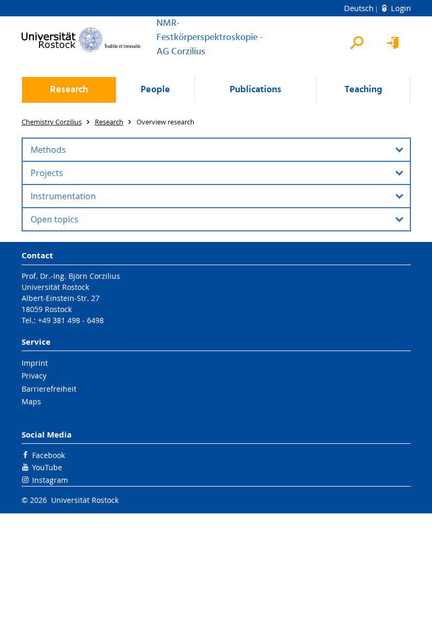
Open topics (54, 219)
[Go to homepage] (81, 40)
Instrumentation (63, 196)
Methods (48, 150)
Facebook (48, 455)
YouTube (47, 467)
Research (69, 90)
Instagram (50, 480)
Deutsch (360, 8)
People (155, 90)
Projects (47, 173)
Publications (255, 90)
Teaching (363, 90)
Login (400, 8)
